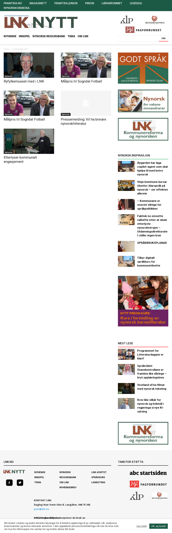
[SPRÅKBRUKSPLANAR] (126, 246)
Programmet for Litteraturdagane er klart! (150, 354)
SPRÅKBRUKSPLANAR (152, 242)
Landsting (98, 482)
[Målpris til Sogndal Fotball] (86, 65)
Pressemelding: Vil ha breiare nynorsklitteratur (83, 121)
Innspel (39, 477)
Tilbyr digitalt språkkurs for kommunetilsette (148, 261)
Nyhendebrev (67, 487)
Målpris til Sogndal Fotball (81, 81)
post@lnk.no (41, 509)
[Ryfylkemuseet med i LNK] (29, 65)
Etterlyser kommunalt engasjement (20, 159)
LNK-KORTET (99, 472)
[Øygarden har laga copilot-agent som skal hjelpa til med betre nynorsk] (126, 166)
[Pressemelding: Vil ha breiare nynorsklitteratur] (86, 103)
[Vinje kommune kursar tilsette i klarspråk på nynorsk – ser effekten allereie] (126, 185)
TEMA (37, 482)
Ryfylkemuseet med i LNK (24, 81)
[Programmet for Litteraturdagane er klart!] (126, 354)
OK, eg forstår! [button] (158, 526)
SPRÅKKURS (98, 477)
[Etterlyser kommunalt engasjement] (29, 141)
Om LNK (64, 482)
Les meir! (142, 526)
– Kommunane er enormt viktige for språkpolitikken (149, 204)
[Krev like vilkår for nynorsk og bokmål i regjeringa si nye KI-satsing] (126, 403)
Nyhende (8, 76)
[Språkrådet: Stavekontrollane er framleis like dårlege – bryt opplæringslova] (126, 369)
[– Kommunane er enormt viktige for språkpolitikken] (126, 204)
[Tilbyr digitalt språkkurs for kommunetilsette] (126, 261)
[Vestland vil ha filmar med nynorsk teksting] (126, 388)
